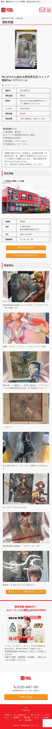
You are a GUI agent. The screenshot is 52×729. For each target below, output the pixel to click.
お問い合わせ (26, 697)
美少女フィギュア (11, 85)
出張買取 (16, 717)
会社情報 (28, 720)
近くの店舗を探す (20, 715)
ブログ (36, 717)
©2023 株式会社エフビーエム (26, 725)
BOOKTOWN (9, 18)
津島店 (22, 96)
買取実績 (27, 717)
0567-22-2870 (26, 234)
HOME (7, 715)
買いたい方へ (36, 715)
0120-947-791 (28, 687)
